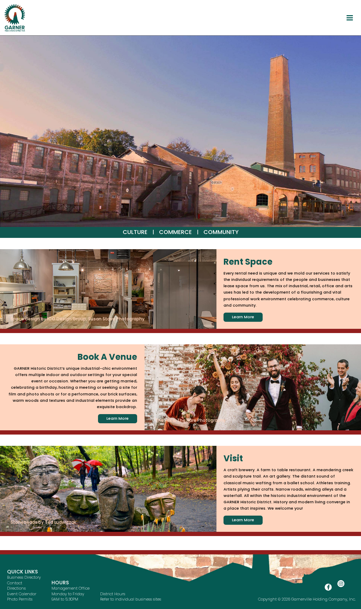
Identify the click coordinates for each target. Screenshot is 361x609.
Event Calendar (21, 594)
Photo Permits (19, 599)
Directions (16, 588)
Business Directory (24, 577)
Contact (14, 583)
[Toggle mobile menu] (350, 17)
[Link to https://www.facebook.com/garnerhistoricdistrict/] (328, 587)
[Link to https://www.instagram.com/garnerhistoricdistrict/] (340, 583)
